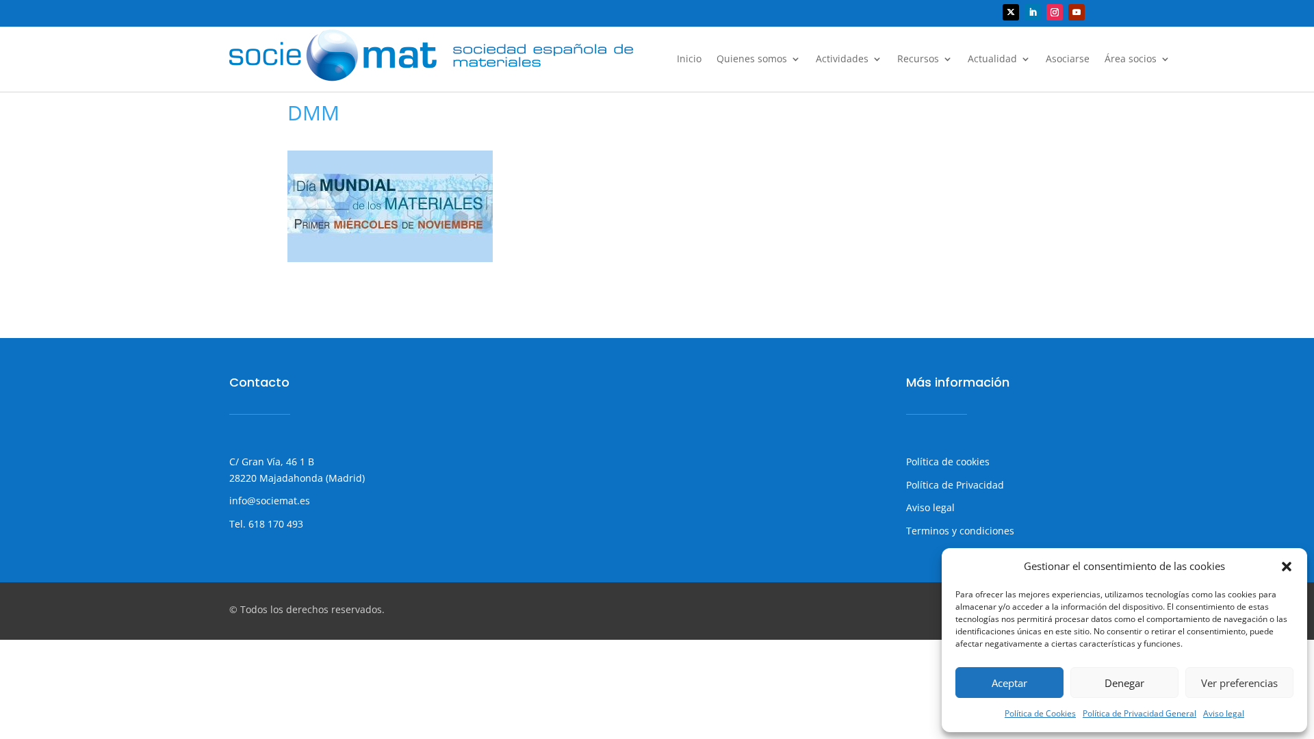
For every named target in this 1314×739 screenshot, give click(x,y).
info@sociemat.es (269, 500)
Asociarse (1068, 59)
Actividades (842, 59)
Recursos (918, 59)
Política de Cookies (1040, 713)
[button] (1286, 566)
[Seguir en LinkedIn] (1033, 12)
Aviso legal (1223, 713)
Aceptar (1009, 683)
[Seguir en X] (1011, 12)
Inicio (689, 59)
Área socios (1131, 59)
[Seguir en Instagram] (1054, 12)
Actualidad (992, 59)
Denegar (1124, 683)
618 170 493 (274, 523)
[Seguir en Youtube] (1076, 12)
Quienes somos (752, 59)
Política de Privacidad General (1139, 713)
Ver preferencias (1239, 683)
